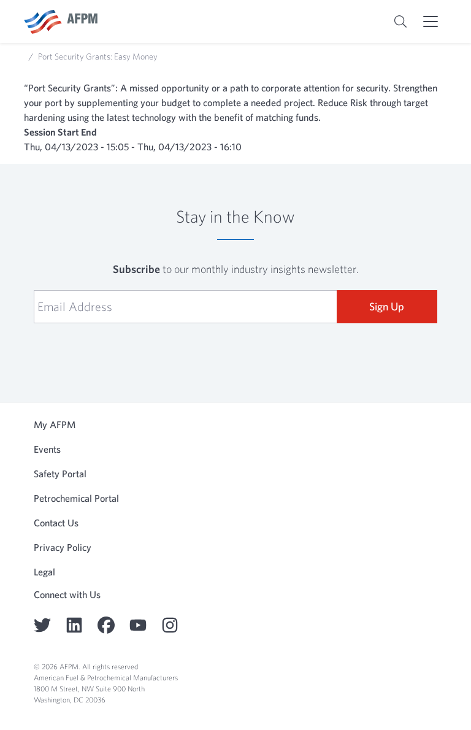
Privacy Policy (62, 547)
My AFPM (54, 424)
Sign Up (386, 306)
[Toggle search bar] (400, 21)
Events (47, 449)
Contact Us (56, 522)
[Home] (61, 21)
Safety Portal (60, 473)
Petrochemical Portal (76, 498)
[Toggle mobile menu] (430, 21)
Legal (44, 571)
